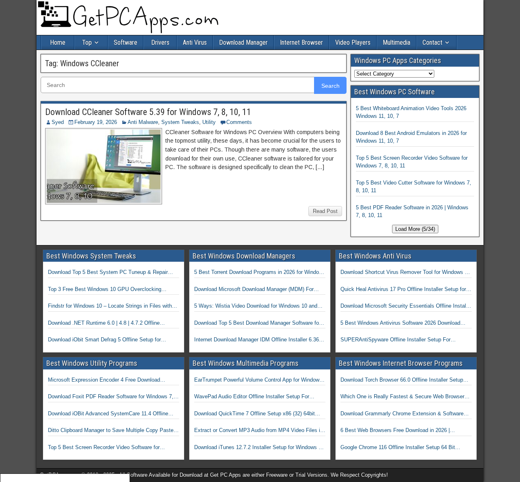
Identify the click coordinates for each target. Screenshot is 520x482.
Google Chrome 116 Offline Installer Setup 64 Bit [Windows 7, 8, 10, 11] (397, 448)
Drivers (160, 42)
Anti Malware (143, 122)
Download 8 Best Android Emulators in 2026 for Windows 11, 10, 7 (411, 137)
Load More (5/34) (415, 229)
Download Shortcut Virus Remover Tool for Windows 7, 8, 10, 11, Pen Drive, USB (404, 272)
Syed (58, 122)
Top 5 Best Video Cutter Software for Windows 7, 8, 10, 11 (413, 187)
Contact (432, 42)
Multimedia (396, 42)
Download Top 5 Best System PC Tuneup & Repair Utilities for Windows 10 (108, 272)
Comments (239, 122)
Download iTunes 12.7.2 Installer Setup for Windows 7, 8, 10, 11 (258, 448)
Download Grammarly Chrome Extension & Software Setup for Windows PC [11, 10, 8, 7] (402, 414)
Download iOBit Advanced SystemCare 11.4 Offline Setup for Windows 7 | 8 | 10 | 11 (108, 414)
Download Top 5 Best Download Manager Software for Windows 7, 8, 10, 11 (257, 323)
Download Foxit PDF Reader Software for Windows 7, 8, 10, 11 (110, 397)
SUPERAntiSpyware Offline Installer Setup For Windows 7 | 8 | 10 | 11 (395, 340)
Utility (209, 122)
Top (87, 42)
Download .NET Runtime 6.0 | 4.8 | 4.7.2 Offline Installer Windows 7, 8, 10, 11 (104, 323)
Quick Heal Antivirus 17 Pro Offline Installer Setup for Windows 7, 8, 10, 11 (403, 289)
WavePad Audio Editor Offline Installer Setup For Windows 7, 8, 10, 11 (251, 397)
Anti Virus (195, 42)
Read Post (325, 211)
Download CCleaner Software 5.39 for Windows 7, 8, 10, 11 (148, 112)
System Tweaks (180, 122)
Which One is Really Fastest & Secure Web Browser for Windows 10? (402, 397)
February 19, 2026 (95, 122)
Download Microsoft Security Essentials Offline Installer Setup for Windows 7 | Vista (406, 306)
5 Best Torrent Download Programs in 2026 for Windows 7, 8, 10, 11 (259, 272)
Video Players (352, 42)
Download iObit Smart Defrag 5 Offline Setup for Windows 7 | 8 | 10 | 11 (104, 340)
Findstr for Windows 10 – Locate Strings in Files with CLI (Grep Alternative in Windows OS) (110, 306)
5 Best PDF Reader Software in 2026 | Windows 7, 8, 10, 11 (412, 211)
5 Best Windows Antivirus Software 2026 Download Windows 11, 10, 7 (400, 323)
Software (125, 42)
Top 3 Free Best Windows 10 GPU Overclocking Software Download (104, 289)
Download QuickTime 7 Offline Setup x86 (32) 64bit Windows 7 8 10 (254, 414)
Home (57, 42)
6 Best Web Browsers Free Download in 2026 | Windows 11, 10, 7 (395, 430)
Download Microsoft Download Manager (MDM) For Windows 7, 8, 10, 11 (254, 289)
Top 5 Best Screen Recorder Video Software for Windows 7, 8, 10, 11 (412, 162)
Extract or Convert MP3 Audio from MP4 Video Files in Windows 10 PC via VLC (258, 430)
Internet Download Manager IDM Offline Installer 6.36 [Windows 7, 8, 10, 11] (256, 340)
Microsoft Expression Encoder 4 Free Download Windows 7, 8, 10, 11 (104, 380)
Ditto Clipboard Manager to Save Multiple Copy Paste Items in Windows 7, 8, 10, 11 (110, 430)
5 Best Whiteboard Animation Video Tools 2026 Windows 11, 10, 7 (411, 112)
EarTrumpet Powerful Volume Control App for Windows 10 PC (258, 380)
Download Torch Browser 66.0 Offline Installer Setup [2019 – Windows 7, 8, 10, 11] (401, 380)
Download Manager (243, 42)
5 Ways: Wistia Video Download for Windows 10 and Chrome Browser (255, 306)
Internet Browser (301, 42)
